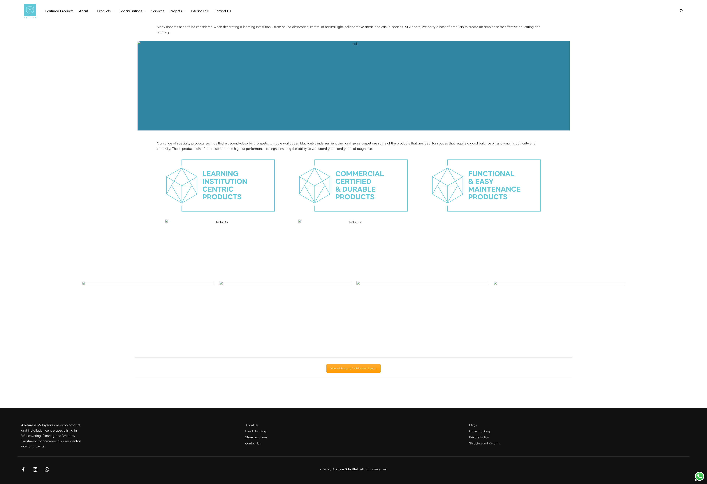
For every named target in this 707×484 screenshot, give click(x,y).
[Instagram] (35, 469)
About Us (251, 425)
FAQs (473, 425)
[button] (134, 86)
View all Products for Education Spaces (353, 368)
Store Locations (256, 437)
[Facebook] (23, 469)
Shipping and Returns (484, 443)
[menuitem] (62, 11)
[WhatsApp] (47, 469)
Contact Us (253, 443)
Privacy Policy (479, 437)
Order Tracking (479, 431)
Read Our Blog (255, 431)
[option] (354, 85)
